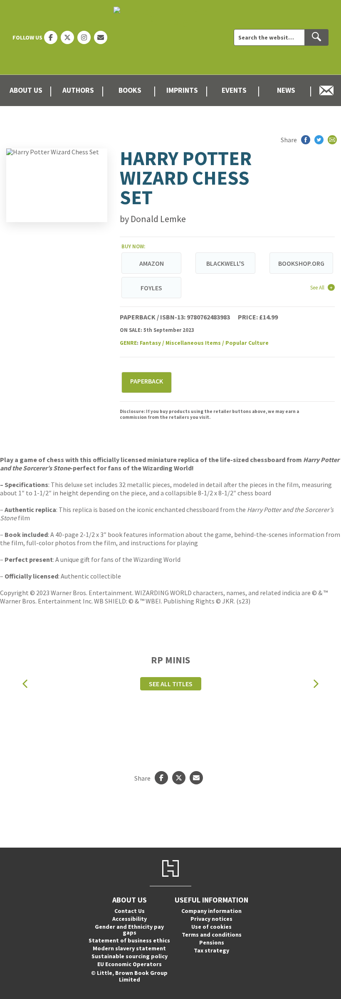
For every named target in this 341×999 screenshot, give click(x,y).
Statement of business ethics (129, 940)
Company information (211, 911)
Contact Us (129, 911)
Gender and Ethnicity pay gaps (129, 929)
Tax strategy (211, 950)
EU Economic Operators (129, 964)
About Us (26, 90)
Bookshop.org (301, 263)
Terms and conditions (212, 934)
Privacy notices (211, 918)
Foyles (151, 288)
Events (234, 90)
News (286, 90)
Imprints (182, 90)
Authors (78, 90)
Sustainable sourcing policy (129, 956)
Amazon (151, 263)
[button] (25, 684)
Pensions (211, 942)
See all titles (171, 684)
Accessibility (129, 918)
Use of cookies (211, 926)
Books (130, 90)
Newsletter (326, 90)
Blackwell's (225, 263)
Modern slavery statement (129, 948)
